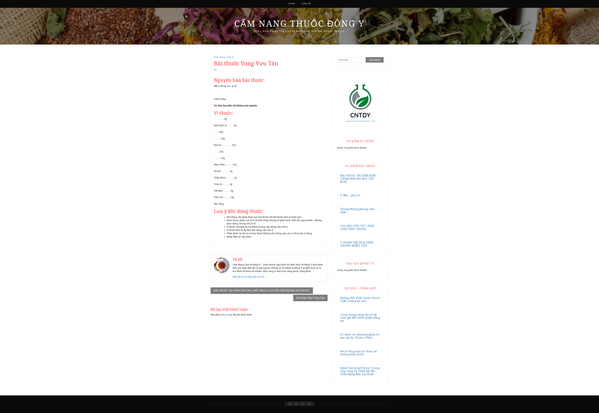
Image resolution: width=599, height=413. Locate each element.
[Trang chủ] (290, 404)
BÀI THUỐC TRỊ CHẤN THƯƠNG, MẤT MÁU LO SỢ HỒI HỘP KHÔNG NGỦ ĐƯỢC (262, 290)
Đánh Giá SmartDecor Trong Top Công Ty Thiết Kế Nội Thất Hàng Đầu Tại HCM (359, 371)
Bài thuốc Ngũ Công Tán (310, 297)
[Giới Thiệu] (296, 404)
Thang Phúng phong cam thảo (357, 210)
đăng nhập (227, 314)
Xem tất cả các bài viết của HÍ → (250, 277)
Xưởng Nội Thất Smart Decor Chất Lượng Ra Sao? (360, 299)
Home (291, 4)
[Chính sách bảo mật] (309, 404)
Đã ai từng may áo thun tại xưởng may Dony (358, 353)
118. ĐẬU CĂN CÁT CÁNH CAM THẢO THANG (357, 227)
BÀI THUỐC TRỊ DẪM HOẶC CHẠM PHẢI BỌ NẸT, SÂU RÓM (358, 178)
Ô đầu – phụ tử (350, 195)
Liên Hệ (306, 4)
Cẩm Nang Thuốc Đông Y (299, 24)
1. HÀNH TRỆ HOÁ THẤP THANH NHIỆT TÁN (356, 244)
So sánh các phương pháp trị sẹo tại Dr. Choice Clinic (359, 336)
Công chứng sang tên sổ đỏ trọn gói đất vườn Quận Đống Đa (360, 318)
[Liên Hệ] (303, 404)
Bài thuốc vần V (224, 57)
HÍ (215, 69)
